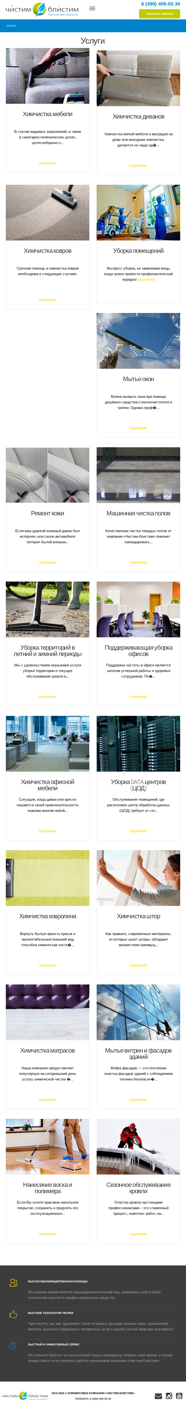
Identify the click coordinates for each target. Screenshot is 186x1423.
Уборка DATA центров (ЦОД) (138, 785)
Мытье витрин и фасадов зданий (138, 1054)
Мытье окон (138, 379)
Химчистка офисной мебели (47, 785)
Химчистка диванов (138, 117)
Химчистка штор (138, 916)
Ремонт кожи (47, 514)
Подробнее (47, 163)
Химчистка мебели (47, 114)
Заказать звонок (159, 13)
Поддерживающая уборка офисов (138, 651)
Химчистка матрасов (47, 1051)
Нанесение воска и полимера (47, 1188)
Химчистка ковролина (47, 916)
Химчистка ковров (47, 251)
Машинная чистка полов (138, 514)
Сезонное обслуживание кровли (138, 1188)
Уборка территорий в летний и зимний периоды (47, 651)
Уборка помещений (138, 251)
